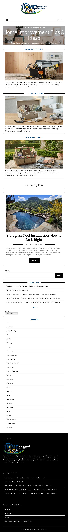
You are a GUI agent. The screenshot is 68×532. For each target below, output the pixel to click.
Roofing (9, 411)
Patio (8, 395)
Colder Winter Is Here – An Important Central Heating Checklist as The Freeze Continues (33, 298)
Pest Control (10, 399)
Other (8, 387)
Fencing (9, 339)
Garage (9, 347)
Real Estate (10, 407)
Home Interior (11, 367)
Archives (7, 311)
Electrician (10, 335)
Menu (60, 20)
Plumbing (9, 403)
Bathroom (10, 323)
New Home (10, 383)
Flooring (9, 343)
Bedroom (9, 327)
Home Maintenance (12, 371)
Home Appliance (12, 355)
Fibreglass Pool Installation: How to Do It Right (34, 238)
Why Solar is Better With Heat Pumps (18, 290)
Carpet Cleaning (11, 331)
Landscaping (10, 379)
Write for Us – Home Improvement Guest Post (18, 521)
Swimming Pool (11, 419)
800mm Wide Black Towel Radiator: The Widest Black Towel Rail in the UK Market (31, 294)
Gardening (10, 351)
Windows (9, 427)
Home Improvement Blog (32, 529)
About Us (7, 509)
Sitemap (7, 517)
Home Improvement (13, 363)
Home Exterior (11, 359)
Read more (34, 260)
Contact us (8, 513)
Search (7, 271)
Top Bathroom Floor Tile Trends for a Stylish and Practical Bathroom (27, 286)
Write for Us (44, 529)
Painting (9, 391)
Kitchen (9, 375)
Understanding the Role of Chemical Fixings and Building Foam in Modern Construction (33, 302)
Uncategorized (11, 423)
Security (9, 415)
